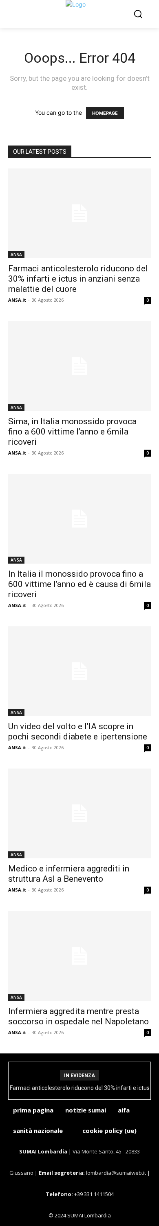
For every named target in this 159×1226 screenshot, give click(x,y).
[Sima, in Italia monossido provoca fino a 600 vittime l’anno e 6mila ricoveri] (79, 366)
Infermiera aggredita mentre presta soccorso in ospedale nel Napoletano (78, 1016)
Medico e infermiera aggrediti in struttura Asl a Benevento (68, 874)
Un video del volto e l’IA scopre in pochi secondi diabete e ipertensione (77, 731)
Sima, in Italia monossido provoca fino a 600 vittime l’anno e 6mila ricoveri (72, 431)
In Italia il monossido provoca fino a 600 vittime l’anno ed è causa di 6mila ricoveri (79, 584)
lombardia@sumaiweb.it (116, 1172)
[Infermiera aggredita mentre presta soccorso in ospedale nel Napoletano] (79, 956)
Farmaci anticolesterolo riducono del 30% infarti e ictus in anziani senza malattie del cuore (78, 279)
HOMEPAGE (105, 113)
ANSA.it (17, 300)
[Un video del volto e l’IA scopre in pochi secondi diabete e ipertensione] (79, 671)
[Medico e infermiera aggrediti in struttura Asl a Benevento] (79, 813)
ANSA (16, 254)
